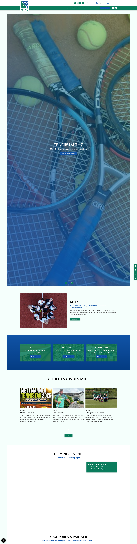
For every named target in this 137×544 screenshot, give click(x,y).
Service (90, 8)
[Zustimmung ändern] (3, 540)
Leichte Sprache (113, 3)
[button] (113, 8)
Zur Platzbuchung (35, 356)
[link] (36, 407)
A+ (82, 2)
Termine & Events (68, 347)
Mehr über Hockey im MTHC (68, 157)
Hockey (84, 8)
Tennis (78, 8)
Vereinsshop (91, 3)
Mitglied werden (102, 3)
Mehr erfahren (75, 319)
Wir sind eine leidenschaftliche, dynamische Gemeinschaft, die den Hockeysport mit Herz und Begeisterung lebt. (68, 151)
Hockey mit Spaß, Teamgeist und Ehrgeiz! (68, 143)
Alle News (68, 435)
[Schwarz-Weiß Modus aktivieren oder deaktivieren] (75, 3)
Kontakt (96, 8)
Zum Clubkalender (68, 356)
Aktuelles (72, 8)
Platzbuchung (104, 8)
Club (67, 8)
